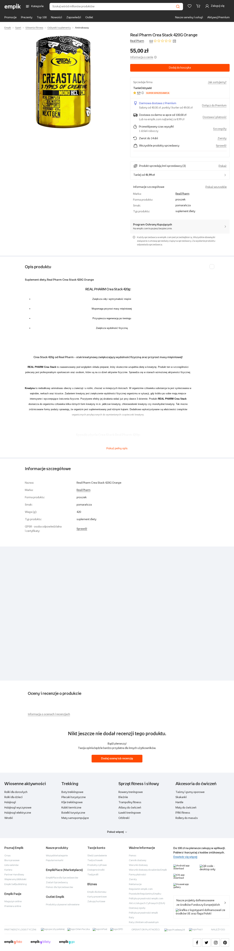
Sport (18, 28)
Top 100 (42, 17)
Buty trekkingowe (72, 792)
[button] (63, 82)
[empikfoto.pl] (13, 942)
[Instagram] (216, 942)
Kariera (8, 870)
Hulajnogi (10, 802)
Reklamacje (135, 884)
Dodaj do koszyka (180, 67)
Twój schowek (95, 860)
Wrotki (8, 818)
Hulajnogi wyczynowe (17, 807)
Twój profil (92, 875)
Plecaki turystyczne (73, 797)
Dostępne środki (96, 870)
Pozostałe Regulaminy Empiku (145, 894)
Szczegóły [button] (220, 129)
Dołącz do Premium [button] (214, 105)
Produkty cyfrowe (97, 865)
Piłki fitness (183, 812)
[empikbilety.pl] (41, 942)
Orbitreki (123, 818)
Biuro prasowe (11, 860)
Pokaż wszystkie (216, 187)
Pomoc (132, 856)
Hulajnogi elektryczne (17, 812)
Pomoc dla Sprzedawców (59, 887)
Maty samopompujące (75, 818)
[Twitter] (206, 942)
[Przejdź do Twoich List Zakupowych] (189, 6)
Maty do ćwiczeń (186, 807)
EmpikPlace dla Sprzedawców (62, 878)
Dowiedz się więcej (185, 857)
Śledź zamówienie (97, 856)
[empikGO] (67, 942)
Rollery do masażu (187, 818)
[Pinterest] (225, 942)
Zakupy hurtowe (96, 901)
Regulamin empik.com (141, 889)
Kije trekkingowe (72, 802)
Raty (131, 917)
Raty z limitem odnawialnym (144, 922)
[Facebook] (197, 942)
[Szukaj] (178, 6)
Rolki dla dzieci (13, 797)
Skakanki (181, 797)
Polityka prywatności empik (143, 913)
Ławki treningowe (129, 812)
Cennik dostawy (137, 860)
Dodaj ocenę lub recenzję (117, 758)
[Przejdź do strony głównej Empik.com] (12, 6)
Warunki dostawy (138, 865)
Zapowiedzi (73, 17)
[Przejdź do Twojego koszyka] (199, 6)
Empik (7, 28)
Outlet (89, 17)
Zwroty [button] (222, 138)
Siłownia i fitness (34, 28)
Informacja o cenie (141, 57)
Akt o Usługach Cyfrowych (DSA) (147, 903)
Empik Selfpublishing (15, 884)
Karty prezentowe (97, 897)
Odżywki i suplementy (59, 28)
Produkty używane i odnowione (62, 904)
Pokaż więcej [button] (115, 832)
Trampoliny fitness (129, 802)
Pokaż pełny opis (117, 448)
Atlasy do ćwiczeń (129, 807)
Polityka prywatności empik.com (146, 898)
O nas (7, 856)
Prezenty (26, 17)
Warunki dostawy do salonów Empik (148, 870)
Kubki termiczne (71, 807)
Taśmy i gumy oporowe (190, 792)
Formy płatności (137, 875)
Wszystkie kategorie (57, 856)
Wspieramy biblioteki (15, 879)
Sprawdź (221, 145)
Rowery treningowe (130, 792)
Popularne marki (54, 860)
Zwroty (133, 879)
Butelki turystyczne (73, 812)
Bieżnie (123, 797)
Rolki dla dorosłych (15, 792)
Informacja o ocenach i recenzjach (49, 714)
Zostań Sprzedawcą (57, 882)
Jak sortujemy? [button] (217, 82)
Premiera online (12, 906)
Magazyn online (13, 901)
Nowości (56, 17)
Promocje (10, 17)
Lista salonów (11, 865)
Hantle (179, 802)
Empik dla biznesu (96, 892)
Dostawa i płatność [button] (215, 117)
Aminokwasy (82, 28)
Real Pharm (137, 41)
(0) (174, 40)
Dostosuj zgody (137, 908)
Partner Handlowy (14, 875)
